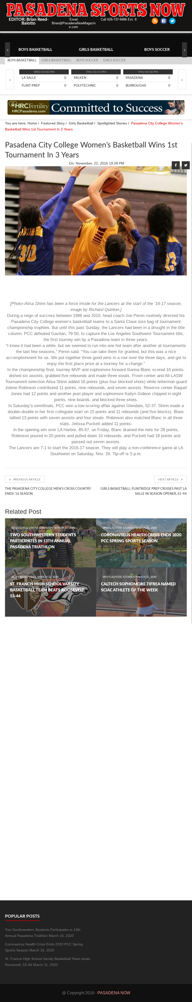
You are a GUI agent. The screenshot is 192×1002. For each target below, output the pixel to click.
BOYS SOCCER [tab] (87, 60)
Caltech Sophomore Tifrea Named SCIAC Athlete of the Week (138, 587)
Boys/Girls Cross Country (33, 527)
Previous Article (26, 479)
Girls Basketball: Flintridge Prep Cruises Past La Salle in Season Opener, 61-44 (143, 491)
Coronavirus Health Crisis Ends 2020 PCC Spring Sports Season (141, 538)
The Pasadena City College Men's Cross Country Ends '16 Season (48, 491)
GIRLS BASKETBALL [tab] (56, 60)
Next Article (168, 479)
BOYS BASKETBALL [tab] (22, 60)
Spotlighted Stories (119, 527)
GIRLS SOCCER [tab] (114, 60)
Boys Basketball (25, 576)
